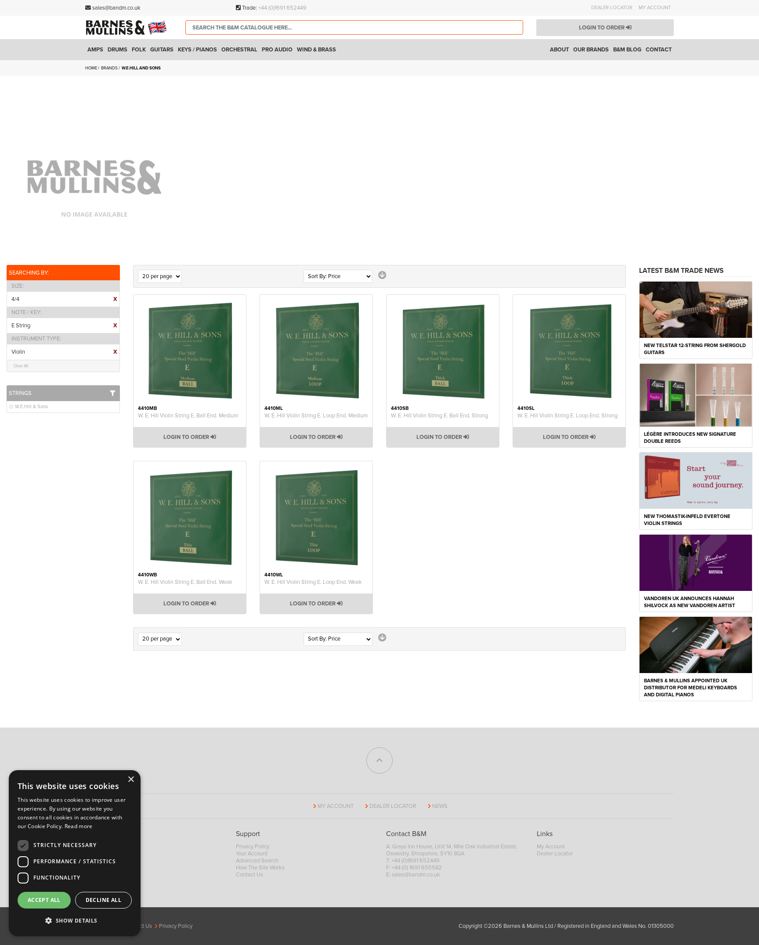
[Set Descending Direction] (382, 275)
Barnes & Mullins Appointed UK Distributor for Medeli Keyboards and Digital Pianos (690, 688)
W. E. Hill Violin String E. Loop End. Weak (313, 582)
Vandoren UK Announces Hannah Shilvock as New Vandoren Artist (689, 602)
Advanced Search (257, 860)
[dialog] (75, 853)
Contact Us (249, 874)
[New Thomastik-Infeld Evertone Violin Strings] (696, 480)
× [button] (130, 779)
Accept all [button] (44, 900)
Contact (659, 49)
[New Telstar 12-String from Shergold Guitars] (696, 309)
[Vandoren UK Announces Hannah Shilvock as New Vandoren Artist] (696, 562)
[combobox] (354, 27)
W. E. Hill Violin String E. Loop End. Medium (316, 415)
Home (91, 68)
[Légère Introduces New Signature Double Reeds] (696, 394)
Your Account (251, 853)
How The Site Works (260, 867)
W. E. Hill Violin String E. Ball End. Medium (188, 415)
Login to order (602, 27)
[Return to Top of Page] (379, 760)
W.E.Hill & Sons (31, 406)
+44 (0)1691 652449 (282, 7)
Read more (79, 826)
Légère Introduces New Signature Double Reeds (690, 437)
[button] (75, 920)
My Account (655, 8)
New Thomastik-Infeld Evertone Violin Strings (687, 520)
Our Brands (591, 49)
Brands (110, 68)
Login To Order (186, 437)
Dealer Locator (611, 8)
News (440, 806)
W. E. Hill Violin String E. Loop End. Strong (567, 415)
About (559, 49)
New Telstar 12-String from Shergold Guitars (695, 349)
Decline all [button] (103, 900)
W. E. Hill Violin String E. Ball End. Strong (439, 415)
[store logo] (128, 27)
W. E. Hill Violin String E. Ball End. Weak (185, 582)
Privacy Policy (252, 846)
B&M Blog (627, 49)
